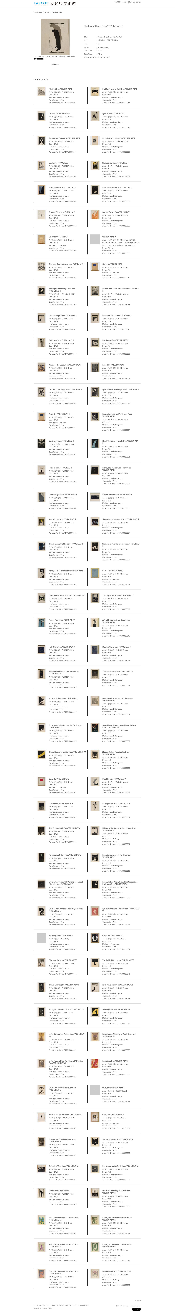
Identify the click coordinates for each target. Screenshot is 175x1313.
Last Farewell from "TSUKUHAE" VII (116, 1271)
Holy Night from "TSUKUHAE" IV (62, 647)
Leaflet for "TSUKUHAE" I (59, 163)
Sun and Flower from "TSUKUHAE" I (116, 212)
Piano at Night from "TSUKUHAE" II (63, 315)
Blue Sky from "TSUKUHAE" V (114, 779)
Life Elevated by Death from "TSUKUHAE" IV (66, 595)
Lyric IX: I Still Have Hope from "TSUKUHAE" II (120, 389)
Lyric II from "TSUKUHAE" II (113, 365)
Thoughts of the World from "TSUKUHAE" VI (66, 1009)
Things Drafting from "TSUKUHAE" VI (64, 985)
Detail (47, 13)
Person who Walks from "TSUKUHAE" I (117, 187)
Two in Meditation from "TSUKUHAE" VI (118, 960)
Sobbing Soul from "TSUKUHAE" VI (116, 1009)
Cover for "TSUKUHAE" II (112, 264)
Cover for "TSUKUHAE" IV (112, 571)
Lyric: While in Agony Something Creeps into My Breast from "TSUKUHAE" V (119, 883)
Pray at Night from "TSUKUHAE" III (63, 494)
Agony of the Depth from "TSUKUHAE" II (65, 365)
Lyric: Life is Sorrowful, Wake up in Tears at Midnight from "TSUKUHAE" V (66, 883)
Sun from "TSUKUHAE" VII (59, 1191)
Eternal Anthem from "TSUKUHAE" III (117, 494)
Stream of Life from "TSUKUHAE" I (62, 212)
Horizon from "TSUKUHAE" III (60, 468)
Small (125, 2)
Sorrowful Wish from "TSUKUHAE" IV (64, 698)
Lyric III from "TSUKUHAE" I (113, 113)
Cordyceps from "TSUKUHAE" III (62, 441)
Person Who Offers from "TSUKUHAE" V (65, 855)
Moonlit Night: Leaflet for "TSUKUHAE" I (118, 138)
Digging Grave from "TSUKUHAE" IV (116, 647)
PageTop (139, 1300)
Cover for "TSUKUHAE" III (59, 414)
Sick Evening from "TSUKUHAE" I (115, 163)
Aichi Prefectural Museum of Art (129, 1306)
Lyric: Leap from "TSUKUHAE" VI (115, 1061)
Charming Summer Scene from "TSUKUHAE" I (66, 264)
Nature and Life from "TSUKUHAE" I (63, 187)
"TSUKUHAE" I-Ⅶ (109, 237)
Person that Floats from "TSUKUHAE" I (64, 138)
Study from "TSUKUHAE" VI (113, 1088)
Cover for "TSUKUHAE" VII (113, 1115)
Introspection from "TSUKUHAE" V (116, 803)
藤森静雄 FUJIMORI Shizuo (108, 40)
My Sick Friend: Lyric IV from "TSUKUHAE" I (119, 89)
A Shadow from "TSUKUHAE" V (61, 803)
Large (138, 2)
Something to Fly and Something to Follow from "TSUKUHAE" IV (119, 726)
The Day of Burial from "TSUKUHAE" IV (118, 595)
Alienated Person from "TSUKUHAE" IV (117, 671)
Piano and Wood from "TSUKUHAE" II (117, 315)
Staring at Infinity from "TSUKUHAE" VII (118, 1139)
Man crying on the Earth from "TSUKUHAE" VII (120, 1166)
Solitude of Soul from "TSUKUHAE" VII (64, 1166)
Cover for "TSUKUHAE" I (58, 237)
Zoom (56, 64)
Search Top (38, 13)
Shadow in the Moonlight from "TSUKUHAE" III (120, 519)
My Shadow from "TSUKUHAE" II (115, 340)
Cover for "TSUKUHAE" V (59, 779)
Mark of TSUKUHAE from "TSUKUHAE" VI (65, 1115)
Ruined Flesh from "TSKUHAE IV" (62, 620)
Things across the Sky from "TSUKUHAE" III (66, 544)
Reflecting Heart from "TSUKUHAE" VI (117, 985)
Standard (131, 2)
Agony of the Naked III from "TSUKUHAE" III (66, 571)
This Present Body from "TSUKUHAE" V (64, 828)
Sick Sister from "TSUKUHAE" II (61, 340)
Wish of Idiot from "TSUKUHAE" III (62, 519)
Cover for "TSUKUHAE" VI (112, 935)
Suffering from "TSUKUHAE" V (61, 935)
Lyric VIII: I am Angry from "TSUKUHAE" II (65, 389)
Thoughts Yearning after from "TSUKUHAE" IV (67, 752)
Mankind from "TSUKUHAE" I (60, 89)
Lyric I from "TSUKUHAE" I (59, 113)
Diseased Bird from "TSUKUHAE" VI (63, 960)
